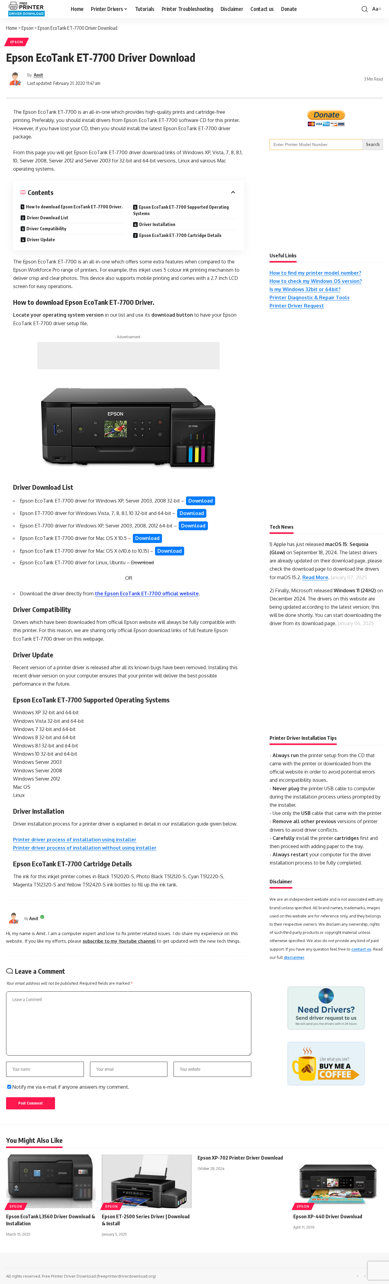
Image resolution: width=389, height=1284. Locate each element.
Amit (38, 75)
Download (200, 501)
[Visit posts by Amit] (15, 79)
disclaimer (294, 957)
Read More (315, 577)
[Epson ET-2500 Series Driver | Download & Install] (146, 1181)
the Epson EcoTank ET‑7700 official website (147, 593)
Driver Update (41, 239)
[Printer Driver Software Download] (33, 9)
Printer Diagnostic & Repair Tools (309, 297)
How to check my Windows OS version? (316, 281)
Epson (16, 42)
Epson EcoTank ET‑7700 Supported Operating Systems (181, 210)
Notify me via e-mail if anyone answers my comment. (70, 1087)
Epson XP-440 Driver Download (327, 1216)
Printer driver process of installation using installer (74, 840)
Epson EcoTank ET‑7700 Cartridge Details (180, 235)
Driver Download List (47, 217)
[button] (365, 9)
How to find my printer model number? (315, 273)
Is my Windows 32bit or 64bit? (305, 289)
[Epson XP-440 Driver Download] (338, 1181)
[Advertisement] (128, 355)
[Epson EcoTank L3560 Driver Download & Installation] (51, 1181)
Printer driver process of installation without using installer (85, 848)
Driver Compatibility (46, 228)
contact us (361, 949)
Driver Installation (157, 224)
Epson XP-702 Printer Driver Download (240, 1158)
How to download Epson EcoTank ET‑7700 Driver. (74, 206)
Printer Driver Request (297, 306)
